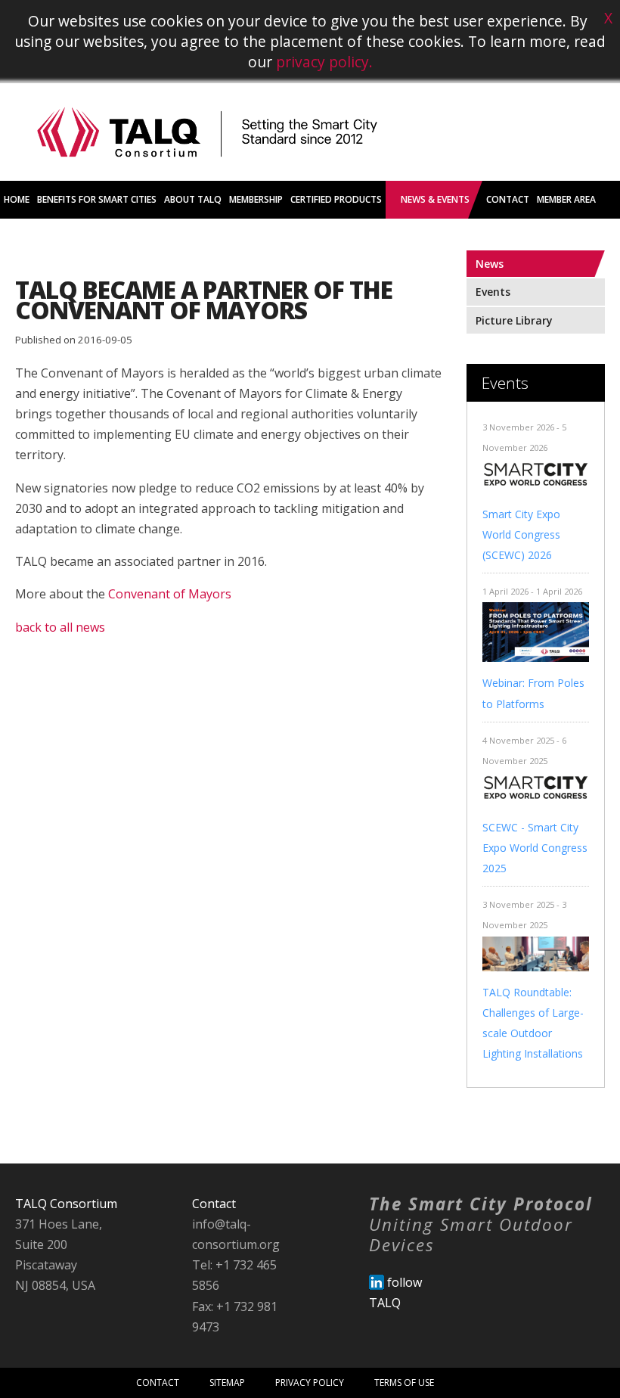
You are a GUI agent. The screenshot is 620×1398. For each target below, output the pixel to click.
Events (493, 291)
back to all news (60, 627)
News (490, 263)
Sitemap (227, 1382)
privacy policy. (324, 61)
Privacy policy (309, 1382)
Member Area (566, 199)
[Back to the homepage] (207, 176)
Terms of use (404, 1382)
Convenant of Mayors (169, 594)
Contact (157, 1382)
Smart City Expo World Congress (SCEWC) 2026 (521, 534)
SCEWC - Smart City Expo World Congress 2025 (534, 847)
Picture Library (514, 320)
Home (16, 199)
